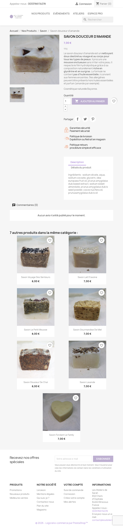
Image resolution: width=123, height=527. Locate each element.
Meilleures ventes (19, 497)
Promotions (16, 490)
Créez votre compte (74, 497)
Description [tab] (77, 162)
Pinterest (93, 119)
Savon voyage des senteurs (35, 277)
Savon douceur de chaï (36, 382)
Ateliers (78, 13)
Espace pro (95, 13)
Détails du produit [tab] (81, 167)
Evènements (61, 13)
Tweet (85, 119)
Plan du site (43, 505)
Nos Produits (41, 13)
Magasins (41, 509)
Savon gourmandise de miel (87, 329)
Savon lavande (87, 382)
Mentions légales (45, 494)
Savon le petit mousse (35, 329)
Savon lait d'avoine (87, 277)
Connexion (69, 494)
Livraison (41, 490)
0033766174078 (37, 3)
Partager (78, 119)
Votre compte (73, 484)
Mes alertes (70, 501)
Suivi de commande (73, 490)
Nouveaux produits (19, 494)
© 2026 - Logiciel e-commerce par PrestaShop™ (61, 523)
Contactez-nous (45, 501)
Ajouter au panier (90, 101)
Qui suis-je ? (43, 497)
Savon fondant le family (61, 434)
